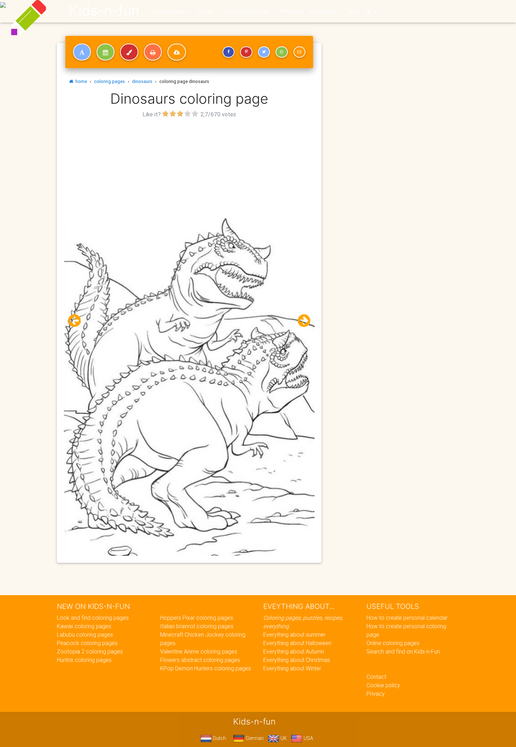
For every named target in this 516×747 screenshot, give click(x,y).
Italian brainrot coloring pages (196, 626)
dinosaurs (142, 81)
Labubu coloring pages (85, 634)
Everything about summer (294, 634)
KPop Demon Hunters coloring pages (205, 668)
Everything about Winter (292, 668)
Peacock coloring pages (87, 642)
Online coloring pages (392, 642)
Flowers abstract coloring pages (200, 659)
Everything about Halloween (297, 642)
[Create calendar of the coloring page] (105, 52)
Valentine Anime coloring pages (198, 651)
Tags (352, 11)
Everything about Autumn (293, 651)
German (254, 738)
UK (283, 738)
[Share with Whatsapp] (281, 52)
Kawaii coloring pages (84, 626)
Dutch (219, 738)
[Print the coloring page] (153, 52)
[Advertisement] (189, 169)
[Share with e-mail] (299, 52)
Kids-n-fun (104, 10)
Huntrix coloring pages (84, 659)
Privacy (375, 693)
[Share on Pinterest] (246, 52)
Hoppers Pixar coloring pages (196, 617)
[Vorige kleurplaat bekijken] (77, 321)
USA (307, 738)
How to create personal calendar (407, 617)
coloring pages (109, 81)
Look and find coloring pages (93, 617)
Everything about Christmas (296, 659)
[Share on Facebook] (228, 52)
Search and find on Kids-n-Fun (403, 651)
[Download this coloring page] (176, 52)
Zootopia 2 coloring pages (90, 651)
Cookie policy (383, 685)
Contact (376, 676)
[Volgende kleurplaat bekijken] (301, 321)
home (80, 81)
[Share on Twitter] (264, 52)
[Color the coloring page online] (129, 52)
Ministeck (292, 11)
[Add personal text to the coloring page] (82, 52)
